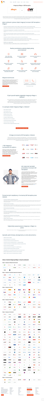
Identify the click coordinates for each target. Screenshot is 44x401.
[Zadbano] (5, 295)
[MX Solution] (5, 347)
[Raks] (39, 277)
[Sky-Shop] (24, 268)
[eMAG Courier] (34, 297)
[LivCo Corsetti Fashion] (29, 342)
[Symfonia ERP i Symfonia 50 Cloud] (29, 275)
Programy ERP (11, 391)
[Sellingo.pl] (5, 265)
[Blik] (10, 305)
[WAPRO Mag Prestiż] (10, 277)
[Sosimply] (39, 357)
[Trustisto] (39, 380)
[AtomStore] (29, 268)
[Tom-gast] (39, 360)
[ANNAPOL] (34, 314)
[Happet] (15, 335)
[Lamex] (39, 340)
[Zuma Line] (19, 373)
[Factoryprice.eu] (15, 367)
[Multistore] (10, 350)
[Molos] (24, 347)
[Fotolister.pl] (15, 380)
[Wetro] (39, 362)
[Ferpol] (39, 325)
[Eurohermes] (24, 295)
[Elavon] (15, 310)
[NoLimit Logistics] (29, 292)
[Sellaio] (10, 270)
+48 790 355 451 (28, 392)
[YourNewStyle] (15, 365)
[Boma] (24, 322)
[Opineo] (10, 380)
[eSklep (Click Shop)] (29, 265)
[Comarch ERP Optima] (34, 275)
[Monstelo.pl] (34, 347)
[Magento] (10, 265)
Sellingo (19, 390)
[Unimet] (10, 362)
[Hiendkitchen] (34, 367)
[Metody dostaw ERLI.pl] (15, 297)
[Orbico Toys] (34, 350)
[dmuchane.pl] (10, 327)
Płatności (11, 393)
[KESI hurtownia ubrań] (15, 340)
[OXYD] (10, 352)
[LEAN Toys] (10, 342)
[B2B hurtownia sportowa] (34, 317)
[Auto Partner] (24, 317)
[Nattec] (15, 350)
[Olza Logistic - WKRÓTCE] (19, 295)
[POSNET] (24, 380)
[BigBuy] (34, 319)
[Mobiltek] (5, 307)
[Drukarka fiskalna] (29, 380)
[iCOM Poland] (5, 337)
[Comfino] (10, 310)
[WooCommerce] (19, 265)
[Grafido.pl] (19, 380)
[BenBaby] (29, 319)
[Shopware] (5, 268)
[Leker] (19, 342)
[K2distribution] (39, 337)
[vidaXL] (19, 362)
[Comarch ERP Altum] (15, 277)
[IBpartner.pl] (29, 370)
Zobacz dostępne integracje (6, 155)
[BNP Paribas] (15, 305)
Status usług (36, 393)
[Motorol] (39, 347)
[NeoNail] (19, 350)
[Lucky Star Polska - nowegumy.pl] (34, 342)
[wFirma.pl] (15, 275)
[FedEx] (5, 292)
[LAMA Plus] (34, 340)
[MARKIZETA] (19, 345)
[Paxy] (19, 297)
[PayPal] (19, 302)
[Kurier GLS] (19, 290)
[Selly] (39, 268)
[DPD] (24, 290)
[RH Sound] (29, 355)
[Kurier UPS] (15, 290)
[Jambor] (29, 337)
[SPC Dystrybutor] (5, 360)
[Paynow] (10, 307)
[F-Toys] (34, 330)
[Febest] (15, 332)
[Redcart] (19, 268)
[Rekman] (19, 370)
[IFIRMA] (15, 282)
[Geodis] (29, 295)
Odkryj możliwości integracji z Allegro (22, 128)
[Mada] (5, 345)
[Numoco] (24, 350)
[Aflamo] (24, 370)
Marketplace (11, 389)
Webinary (19, 392)
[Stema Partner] (10, 360)
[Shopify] (15, 268)
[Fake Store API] (24, 373)
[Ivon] (24, 337)
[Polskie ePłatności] (15, 307)
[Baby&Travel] (5, 319)
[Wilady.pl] (5, 365)
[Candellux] (39, 322)
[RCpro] (15, 355)
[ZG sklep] (19, 365)
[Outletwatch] (5, 352)
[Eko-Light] (39, 327)
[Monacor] (29, 347)
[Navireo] (24, 282)
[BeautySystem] (19, 319)
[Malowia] (5, 370)
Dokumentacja (36, 391)
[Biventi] (19, 322)
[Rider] (34, 355)
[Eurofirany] (10, 373)
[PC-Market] (34, 277)
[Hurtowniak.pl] (34, 335)
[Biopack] (10, 322)
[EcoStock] (34, 327)
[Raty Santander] (29, 302)
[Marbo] (10, 345)
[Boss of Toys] (29, 322)
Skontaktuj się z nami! (5, 86)
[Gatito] (24, 367)
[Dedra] (34, 325)
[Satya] (10, 357)
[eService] (29, 305)
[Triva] (29, 280)
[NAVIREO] (10, 275)
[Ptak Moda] (10, 355)
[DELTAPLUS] (34, 373)
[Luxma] (39, 342)
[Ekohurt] (5, 330)
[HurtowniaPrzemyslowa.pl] (39, 335)
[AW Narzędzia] (29, 317)
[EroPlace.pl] (15, 330)
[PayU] (15, 302)
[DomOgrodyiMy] (15, 327)
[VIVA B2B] (24, 362)
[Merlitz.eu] (19, 347)
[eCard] (24, 305)
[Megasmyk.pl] (15, 347)
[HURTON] (5, 375)
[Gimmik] (39, 332)
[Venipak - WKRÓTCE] (39, 295)
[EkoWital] (10, 330)
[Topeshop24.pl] (5, 362)
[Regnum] (24, 355)
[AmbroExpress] (24, 292)
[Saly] (39, 265)
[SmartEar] (24, 357)
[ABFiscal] (10, 382)
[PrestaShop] (15, 265)
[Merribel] (39, 373)
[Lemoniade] (24, 342)
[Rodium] (39, 355)
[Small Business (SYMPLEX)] (5, 280)
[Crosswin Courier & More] (24, 297)
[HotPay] (5, 305)
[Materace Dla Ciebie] (29, 345)
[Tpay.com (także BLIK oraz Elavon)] (5, 302)
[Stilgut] (15, 360)
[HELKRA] (19, 335)
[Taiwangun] (24, 360)
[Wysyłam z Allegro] (39, 292)
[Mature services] (39, 345)
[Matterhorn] (34, 345)
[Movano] (5, 350)
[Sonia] (34, 357)
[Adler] (19, 314)
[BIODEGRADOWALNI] (5, 322)
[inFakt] (39, 280)
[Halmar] (10, 335)
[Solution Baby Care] (29, 357)
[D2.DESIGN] (19, 325)
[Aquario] (5, 317)
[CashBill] (19, 305)
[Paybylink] (39, 307)
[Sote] (34, 268)
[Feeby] (19, 367)
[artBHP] (5, 367)
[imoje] (39, 305)
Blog (18, 393)
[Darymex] (24, 325)
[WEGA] (34, 362)
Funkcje (19, 389)
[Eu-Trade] (24, 330)
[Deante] (29, 325)
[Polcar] (5, 355)
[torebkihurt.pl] (5, 373)
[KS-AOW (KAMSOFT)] (24, 277)
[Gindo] (19, 375)
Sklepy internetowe (12, 390)
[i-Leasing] (29, 307)
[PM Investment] (39, 352)
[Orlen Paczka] (15, 292)
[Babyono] (10, 319)
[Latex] (5, 342)
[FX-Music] (29, 332)
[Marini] (15, 345)
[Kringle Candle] (39, 367)
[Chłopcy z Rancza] (10, 325)
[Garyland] (34, 332)
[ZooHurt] (24, 365)
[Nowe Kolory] (5, 297)
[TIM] (29, 360)
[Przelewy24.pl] (24, 302)
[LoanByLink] (5, 310)
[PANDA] (15, 352)
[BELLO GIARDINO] (24, 319)
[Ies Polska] (10, 337)
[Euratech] (29, 330)
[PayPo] (24, 307)
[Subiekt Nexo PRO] (19, 275)
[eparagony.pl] (10, 282)
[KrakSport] (24, 340)
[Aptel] (39, 314)
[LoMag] (29, 277)
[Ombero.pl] (10, 370)
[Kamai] (5, 340)
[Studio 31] (19, 360)
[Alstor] (39, 365)
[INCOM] (19, 337)
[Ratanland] (39, 370)
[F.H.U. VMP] (39, 330)
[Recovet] (19, 355)
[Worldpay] (39, 302)
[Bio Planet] (10, 367)
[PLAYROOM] (34, 352)
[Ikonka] (15, 337)
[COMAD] (15, 325)
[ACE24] (5, 314)
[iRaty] (34, 307)
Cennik (36, 389)
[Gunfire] (29, 367)
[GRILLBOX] (5, 335)
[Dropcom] (19, 327)
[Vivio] (29, 362)
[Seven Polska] (15, 357)
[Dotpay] (10, 302)
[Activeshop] (15, 314)
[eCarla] (29, 327)
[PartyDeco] (29, 352)
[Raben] (10, 295)
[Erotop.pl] (19, 330)
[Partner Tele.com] (24, 352)
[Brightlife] (34, 322)
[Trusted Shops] (5, 382)
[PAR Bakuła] (19, 352)
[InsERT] (24, 285)
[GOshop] (5, 270)
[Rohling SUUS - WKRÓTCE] (15, 295)
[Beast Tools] (15, 319)
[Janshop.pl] (34, 337)
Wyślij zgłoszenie (29, 389)
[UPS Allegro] (34, 292)
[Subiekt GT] (24, 275)
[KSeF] (29, 282)
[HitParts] (24, 335)
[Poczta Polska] (29, 290)
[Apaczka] (39, 290)
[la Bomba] (29, 340)
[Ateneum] (19, 317)
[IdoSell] (24, 265)
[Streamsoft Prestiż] (10, 280)
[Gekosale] (34, 265)
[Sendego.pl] (5, 290)
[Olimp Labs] (29, 350)
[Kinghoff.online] (19, 340)
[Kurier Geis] (34, 290)
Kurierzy (10, 392)
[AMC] (29, 314)
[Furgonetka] (10, 292)
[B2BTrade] (39, 317)
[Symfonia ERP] (24, 280)
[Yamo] (10, 365)
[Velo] (15, 362)
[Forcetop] (19, 332)
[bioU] (15, 322)
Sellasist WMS (19, 391)
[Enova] (19, 277)
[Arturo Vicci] (15, 317)
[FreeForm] (24, 332)
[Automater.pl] (34, 380)
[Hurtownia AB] (29, 335)
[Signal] (19, 357)
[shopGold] (10, 268)
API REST (36, 392)
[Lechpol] (15, 342)
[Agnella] (29, 365)
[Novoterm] (34, 370)
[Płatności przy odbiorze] (19, 307)
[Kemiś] (10, 340)
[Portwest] (15, 370)
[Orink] (39, 350)
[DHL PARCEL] (10, 290)
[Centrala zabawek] (5, 325)
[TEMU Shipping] (29, 297)
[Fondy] (34, 305)
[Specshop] (15, 373)
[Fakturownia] (34, 280)
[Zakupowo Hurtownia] (29, 373)
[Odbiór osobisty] (19, 292)
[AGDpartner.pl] (24, 314)
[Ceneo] (5, 380)
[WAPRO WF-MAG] (5, 275)
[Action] (10, 314)
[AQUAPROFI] (10, 375)
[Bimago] (39, 319)
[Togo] (34, 360)
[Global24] (34, 295)
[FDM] (10, 332)
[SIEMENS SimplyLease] (34, 302)
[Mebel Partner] (10, 347)
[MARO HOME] (24, 345)
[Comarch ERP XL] (39, 275)
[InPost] (10, 297)
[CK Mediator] (15, 375)
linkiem (34, 184)
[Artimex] (10, 317)
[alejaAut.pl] (34, 365)
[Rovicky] (5, 357)
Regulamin (36, 390)
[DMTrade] (5, 327)
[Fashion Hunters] (5, 332)
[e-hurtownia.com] (24, 327)
